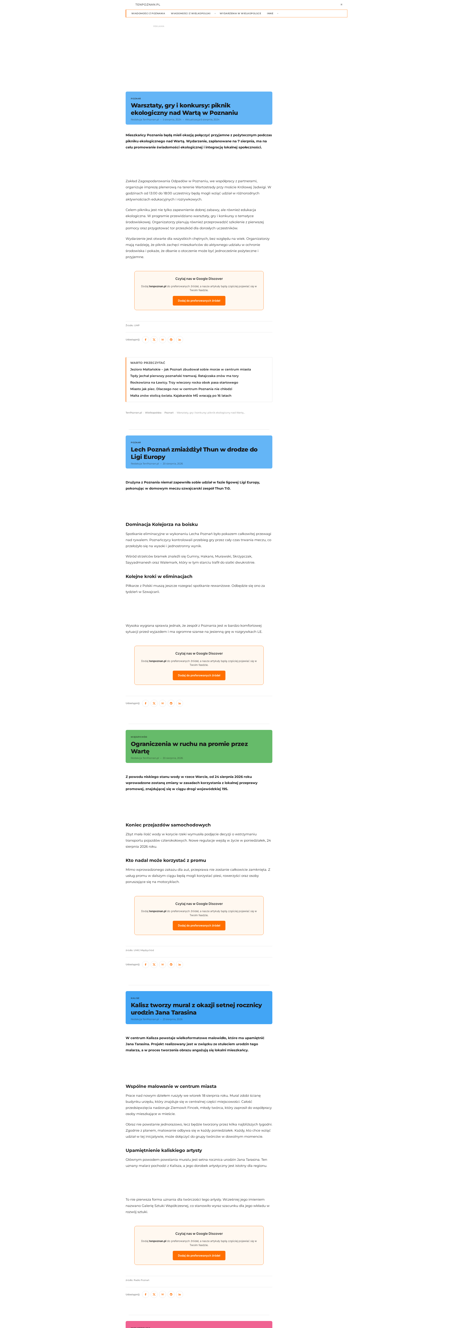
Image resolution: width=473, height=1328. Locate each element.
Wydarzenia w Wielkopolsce (240, 13)
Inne (270, 13)
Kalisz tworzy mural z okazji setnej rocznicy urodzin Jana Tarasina (196, 1008)
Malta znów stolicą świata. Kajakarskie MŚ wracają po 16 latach (181, 395)
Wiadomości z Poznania (148, 13)
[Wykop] (162, 339)
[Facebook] (145, 339)
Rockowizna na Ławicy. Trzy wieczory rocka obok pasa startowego (184, 382)
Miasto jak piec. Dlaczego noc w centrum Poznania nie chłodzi (181, 389)
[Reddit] (171, 339)
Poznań (169, 412)
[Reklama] (236, 56)
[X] (154, 339)
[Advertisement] (199, 164)
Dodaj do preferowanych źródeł (199, 300)
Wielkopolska (153, 412)
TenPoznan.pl (134, 412)
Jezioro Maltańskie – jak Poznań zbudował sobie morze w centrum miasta (190, 369)
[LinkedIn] (179, 339)
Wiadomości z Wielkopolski (190, 13)
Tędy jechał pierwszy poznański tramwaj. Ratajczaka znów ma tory (184, 376)
